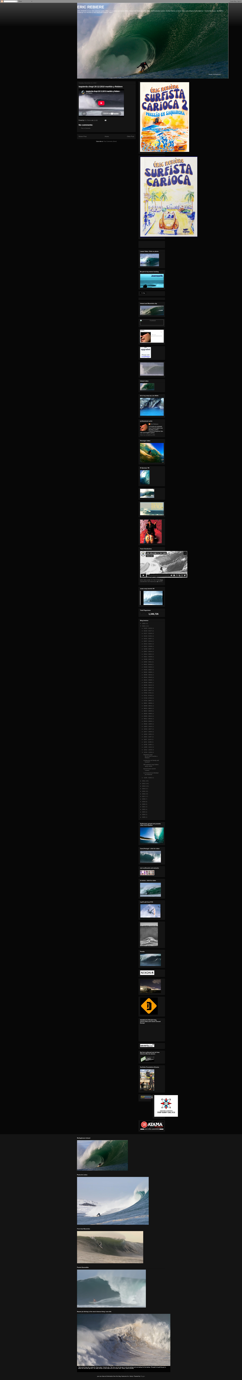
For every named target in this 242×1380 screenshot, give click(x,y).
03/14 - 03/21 (148, 654)
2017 (144, 796)
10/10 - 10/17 (148, 729)
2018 (144, 799)
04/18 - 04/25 (148, 667)
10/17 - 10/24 (148, 731)
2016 (144, 794)
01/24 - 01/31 (148, 636)
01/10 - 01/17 (148, 631)
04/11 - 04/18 (148, 664)
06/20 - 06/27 (148, 690)
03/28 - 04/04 (148, 659)
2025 (144, 817)
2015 (144, 791)
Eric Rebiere (154, 424)
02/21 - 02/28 (148, 646)
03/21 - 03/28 (148, 656)
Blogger (143, 1376)
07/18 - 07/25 (148, 698)
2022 (144, 809)
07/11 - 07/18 (148, 695)
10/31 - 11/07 (148, 737)
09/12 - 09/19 (148, 718)
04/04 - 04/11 (148, 662)
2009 (144, 623)
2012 (144, 783)
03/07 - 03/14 (148, 651)
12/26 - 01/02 (148, 777)
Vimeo (160, 581)
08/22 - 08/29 (148, 711)
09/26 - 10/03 (148, 724)
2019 (144, 801)
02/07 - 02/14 (148, 641)
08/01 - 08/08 (148, 703)
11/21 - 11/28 (148, 742)
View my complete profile (147, 435)
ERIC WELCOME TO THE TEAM (150, 580)
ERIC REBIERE (90, 7)
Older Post (130, 136)
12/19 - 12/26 (148, 752)
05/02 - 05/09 (148, 672)
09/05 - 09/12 (148, 716)
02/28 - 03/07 (148, 649)
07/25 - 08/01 (148, 700)
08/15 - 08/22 (148, 708)
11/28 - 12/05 (148, 744)
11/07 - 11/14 (148, 739)
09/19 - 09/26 (148, 721)
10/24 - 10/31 (148, 734)
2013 (144, 786)
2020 (144, 804)
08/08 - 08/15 (148, 706)
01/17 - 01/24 (148, 633)
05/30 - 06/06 (148, 682)
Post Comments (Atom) (110, 141)
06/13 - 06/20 (148, 687)
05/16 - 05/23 (148, 677)
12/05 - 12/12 (148, 747)
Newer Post (82, 136)
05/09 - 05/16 (148, 675)
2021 (144, 806)
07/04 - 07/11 (148, 693)
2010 (144, 626)
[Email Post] (105, 120)
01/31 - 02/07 (148, 638)
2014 (144, 788)
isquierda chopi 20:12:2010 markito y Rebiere (150, 756)
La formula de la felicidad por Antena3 (150, 773)
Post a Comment (85, 128)
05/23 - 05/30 (148, 680)
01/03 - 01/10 (148, 628)
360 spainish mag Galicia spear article (150, 765)
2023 (144, 812)
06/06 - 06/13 (148, 685)
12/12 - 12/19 (148, 749)
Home (107, 136)
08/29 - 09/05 (148, 713)
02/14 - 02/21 (148, 644)
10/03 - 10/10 (148, 726)
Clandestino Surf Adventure (148, 581)
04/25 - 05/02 (148, 669)
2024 (144, 814)
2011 (143, 781)
